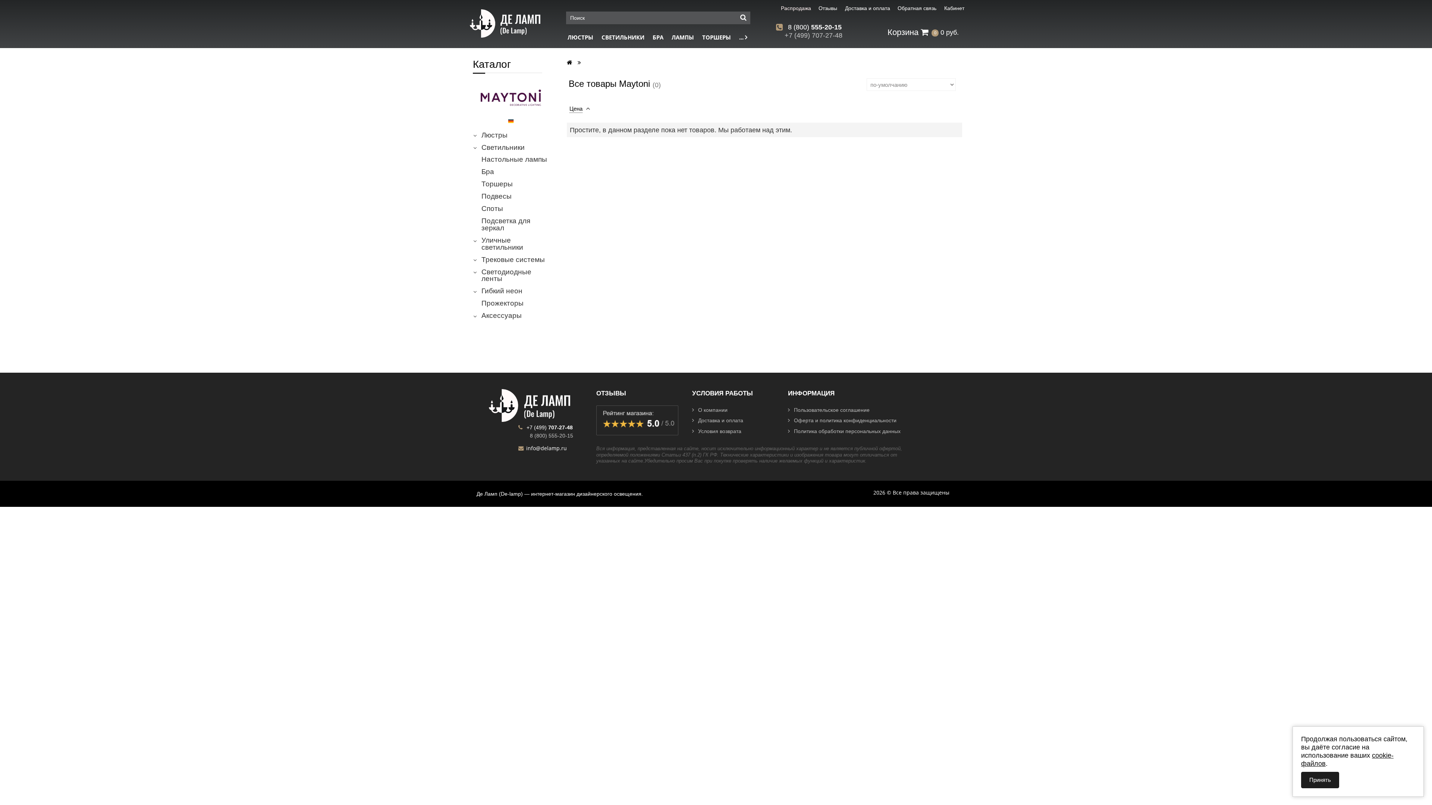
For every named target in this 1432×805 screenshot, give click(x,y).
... (742, 37)
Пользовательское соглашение (832, 410)
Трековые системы (513, 259)
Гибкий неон (501, 291)
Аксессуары (501, 315)
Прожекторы (502, 303)
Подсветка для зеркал (505, 224)
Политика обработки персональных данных (847, 431)
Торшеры (716, 37)
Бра (658, 37)
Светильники (623, 37)
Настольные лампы (514, 159)
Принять (1320, 780)
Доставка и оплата (720, 420)
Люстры (580, 37)
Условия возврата (719, 431)
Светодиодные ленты (506, 275)
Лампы (683, 37)
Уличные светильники (502, 244)
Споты (492, 208)
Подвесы (496, 196)
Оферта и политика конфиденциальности (845, 420)
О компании (713, 410)
